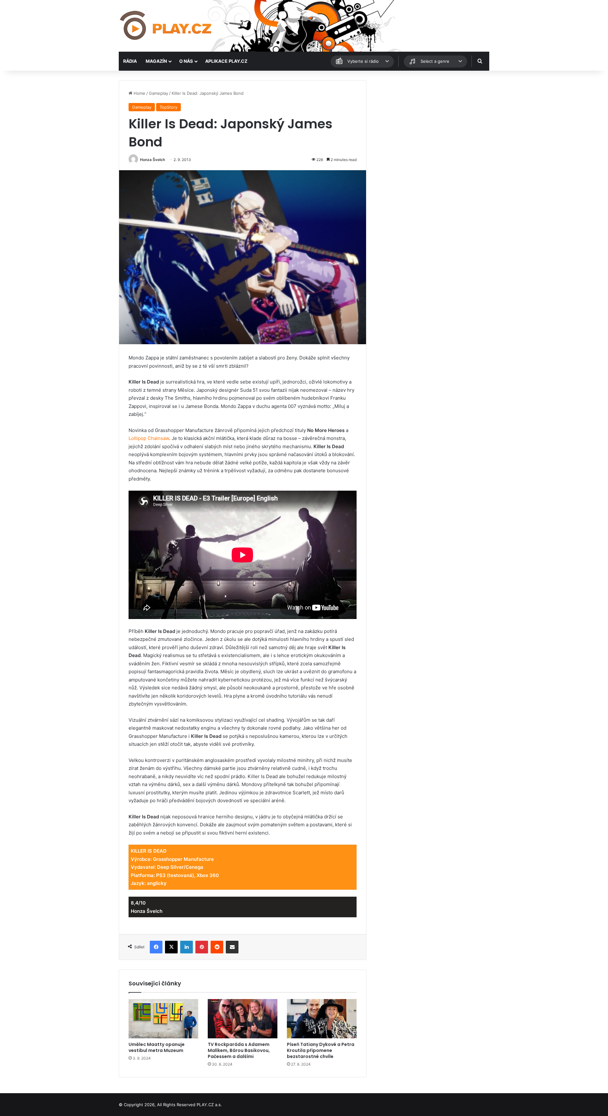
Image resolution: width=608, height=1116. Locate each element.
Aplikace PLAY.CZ (226, 61)
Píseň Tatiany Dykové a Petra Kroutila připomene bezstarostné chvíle (320, 1050)
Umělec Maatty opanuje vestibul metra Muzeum (157, 1047)
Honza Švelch (152, 159)
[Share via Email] (232, 947)
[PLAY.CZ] (166, 26)
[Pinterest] (201, 947)
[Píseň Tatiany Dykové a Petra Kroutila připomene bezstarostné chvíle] (322, 1018)
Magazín (156, 61)
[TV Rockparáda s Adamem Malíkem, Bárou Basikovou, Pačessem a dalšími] (242, 1018)
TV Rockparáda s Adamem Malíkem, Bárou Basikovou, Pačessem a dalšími (239, 1050)
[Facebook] (156, 947)
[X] (171, 947)
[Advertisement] (430, 124)
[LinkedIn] (186, 947)
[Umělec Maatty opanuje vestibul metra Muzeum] (163, 1018)
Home (138, 93)
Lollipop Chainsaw (149, 438)
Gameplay (158, 93)
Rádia (130, 61)
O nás (186, 61)
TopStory (168, 107)
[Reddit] (217, 947)
